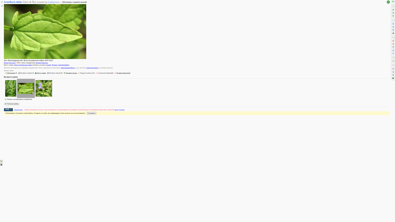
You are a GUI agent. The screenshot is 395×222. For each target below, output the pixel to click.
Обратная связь (18, 109)
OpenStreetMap (63, 65)
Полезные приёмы (13, 104)
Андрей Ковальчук (42, 63)
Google (48, 65)
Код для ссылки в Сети (87, 73)
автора (116, 109)
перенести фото (92, 68)
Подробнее (122, 109)
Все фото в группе (26, 73)
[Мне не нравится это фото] (1, 164)
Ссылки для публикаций (105, 73)
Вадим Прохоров (9, 63)
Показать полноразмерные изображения (19, 99)
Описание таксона (71, 73)
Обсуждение (11, 73)
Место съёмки (41, 73)
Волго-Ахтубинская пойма (23, 65)
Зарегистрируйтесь (68, 68)
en (388, 2)
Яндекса (55, 65)
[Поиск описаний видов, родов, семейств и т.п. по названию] (1, 5)
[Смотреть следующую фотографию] (77, 31)
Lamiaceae (53, 2)
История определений (123, 73)
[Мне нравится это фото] (1, 161)
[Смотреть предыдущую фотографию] (12, 31)
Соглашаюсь (91, 113)
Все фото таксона (54, 73)
